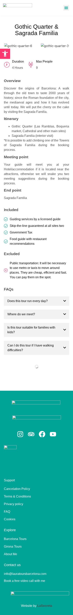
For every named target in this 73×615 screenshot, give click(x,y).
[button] (66, 8)
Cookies (9, 519)
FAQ (7, 511)
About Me (10, 554)
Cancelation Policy (17, 488)
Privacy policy (13, 504)
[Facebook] (42, 434)
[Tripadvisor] (31, 434)
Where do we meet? (21, 314)
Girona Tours (13, 546)
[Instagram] (20, 434)
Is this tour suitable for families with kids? (31, 330)
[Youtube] (53, 434)
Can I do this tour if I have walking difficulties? (30, 348)
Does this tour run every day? (27, 301)
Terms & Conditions (17, 496)
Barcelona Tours (15, 539)
